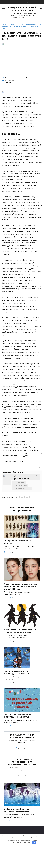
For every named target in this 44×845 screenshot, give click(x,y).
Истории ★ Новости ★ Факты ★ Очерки (22, 9)
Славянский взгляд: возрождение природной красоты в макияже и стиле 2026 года (20, 586)
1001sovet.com (18, 462)
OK (34, 842)
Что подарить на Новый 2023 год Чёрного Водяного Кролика (20, 631)
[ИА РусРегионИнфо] (7, 478)
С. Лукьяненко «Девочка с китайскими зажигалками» (17, 810)
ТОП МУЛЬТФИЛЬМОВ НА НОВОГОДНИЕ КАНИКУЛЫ (16, 672)
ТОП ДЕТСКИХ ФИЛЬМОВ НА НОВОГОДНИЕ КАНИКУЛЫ (17, 715)
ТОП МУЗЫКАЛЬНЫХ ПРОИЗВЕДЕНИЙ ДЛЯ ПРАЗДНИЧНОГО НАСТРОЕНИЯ (22, 762)
